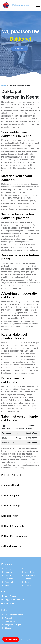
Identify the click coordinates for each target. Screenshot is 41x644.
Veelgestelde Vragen (12, 625)
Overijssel (8, 579)
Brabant (27, 582)
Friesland (8, 572)
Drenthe (7, 575)
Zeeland (27, 579)
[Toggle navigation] (38, 6)
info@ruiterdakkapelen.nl (14, 600)
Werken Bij (8, 618)
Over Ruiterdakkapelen (13, 615)
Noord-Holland (30, 572)
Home (3, 85)
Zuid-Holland (29, 575)
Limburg (27, 585)
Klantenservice (10, 621)
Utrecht (27, 569)
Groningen (8, 569)
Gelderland (9, 585)
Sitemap (7, 628)
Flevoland (8, 582)
